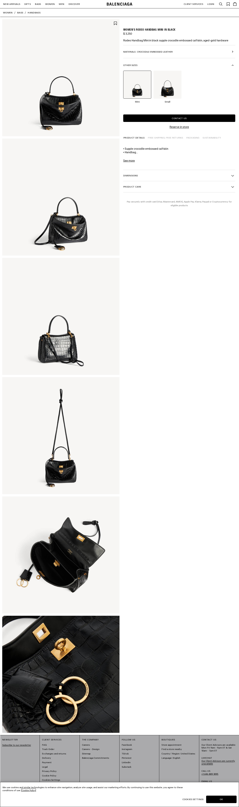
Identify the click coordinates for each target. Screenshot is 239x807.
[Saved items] (228, 3)
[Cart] (235, 4)
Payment (47, 762)
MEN (61, 4)
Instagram (127, 749)
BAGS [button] (38, 4)
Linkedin (126, 762)
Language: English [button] (171, 757)
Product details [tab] (134, 137)
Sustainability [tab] (212, 137)
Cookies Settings (51, 779)
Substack (126, 766)
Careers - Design (91, 749)
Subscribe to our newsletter (16, 745)
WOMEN (50, 4)
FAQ (44, 744)
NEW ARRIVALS (11, 4)
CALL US (209, 772)
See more (129, 160)
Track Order (48, 749)
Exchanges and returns (54, 753)
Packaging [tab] (192, 137)
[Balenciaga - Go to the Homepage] (119, 4)
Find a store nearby (172, 749)
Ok (221, 799)
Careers (86, 744)
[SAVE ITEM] (115, 23)
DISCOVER (74, 4)
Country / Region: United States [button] (178, 753)
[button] (179, 175)
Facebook (127, 744)
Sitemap (86, 753)
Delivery (46, 757)
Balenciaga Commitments (95, 757)
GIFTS (27, 4)
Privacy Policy (49, 771)
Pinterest (126, 757)
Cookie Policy (49, 775)
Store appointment (171, 744)
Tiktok (125, 753)
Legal (45, 766)
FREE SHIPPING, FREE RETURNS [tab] (165, 137)
